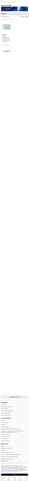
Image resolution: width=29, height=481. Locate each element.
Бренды (3, 446)
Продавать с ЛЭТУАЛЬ (6, 406)
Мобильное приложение (6, 448)
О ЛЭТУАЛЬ (3, 404)
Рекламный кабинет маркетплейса (9, 456)
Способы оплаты (5, 422)
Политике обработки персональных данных (12, 471)
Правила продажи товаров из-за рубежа (10, 428)
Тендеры (3, 450)
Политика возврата (5, 434)
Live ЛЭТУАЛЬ (4, 438)
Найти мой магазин (5, 413)
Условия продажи (5, 426)
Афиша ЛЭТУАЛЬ (5, 440)
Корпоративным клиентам (7, 458)
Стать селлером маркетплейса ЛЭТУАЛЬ (10, 454)
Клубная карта (4, 408)
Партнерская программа (7, 452)
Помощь (3, 420)
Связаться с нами (5, 436)
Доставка (3, 424)
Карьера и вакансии (6, 415)
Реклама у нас (4, 460)
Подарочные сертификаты (7, 410)
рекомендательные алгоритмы (7, 469)
